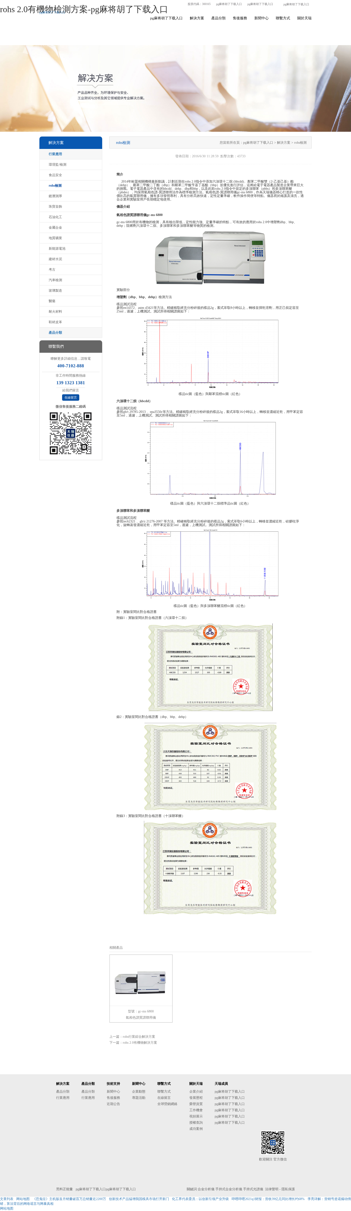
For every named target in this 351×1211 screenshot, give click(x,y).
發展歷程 (196, 1098)
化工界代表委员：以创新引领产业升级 (200, 1199)
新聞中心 (261, 18)
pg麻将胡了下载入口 (229, 4)
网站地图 (23, 1199)
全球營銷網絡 (167, 1104)
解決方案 (197, 18)
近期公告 (113, 1104)
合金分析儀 (206, 1189)
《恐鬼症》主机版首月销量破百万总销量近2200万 (69, 1199)
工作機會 (196, 1110)
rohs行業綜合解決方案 (139, 1036)
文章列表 (6, 1199)
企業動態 (138, 1091)
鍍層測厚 (55, 196)
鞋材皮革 (55, 322)
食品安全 (55, 175)
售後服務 (240, 18)
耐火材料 (55, 311)
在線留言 (70, 397)
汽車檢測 (55, 280)
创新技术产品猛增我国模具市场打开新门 (139, 1199)
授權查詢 (196, 1122)
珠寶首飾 (55, 206)
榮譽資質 (196, 1104)
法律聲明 (271, 1189)
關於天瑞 (304, 18)
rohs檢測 (55, 185)
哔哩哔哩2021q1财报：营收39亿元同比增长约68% (268, 1199)
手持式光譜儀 (253, 1189)
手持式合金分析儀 (228, 1189)
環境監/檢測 (57, 164)
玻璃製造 (55, 290)
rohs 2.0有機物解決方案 (140, 1042)
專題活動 (138, 1098)
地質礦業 (55, 238)
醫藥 (52, 301)
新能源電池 (57, 248)
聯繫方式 (283, 18)
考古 (52, 269)
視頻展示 (196, 1116)
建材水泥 (55, 259)
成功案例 (196, 1129)
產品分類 (218, 18)
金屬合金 (55, 227)
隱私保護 (288, 1189)
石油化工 (55, 217)
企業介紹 (196, 1091)
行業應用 (55, 154)
